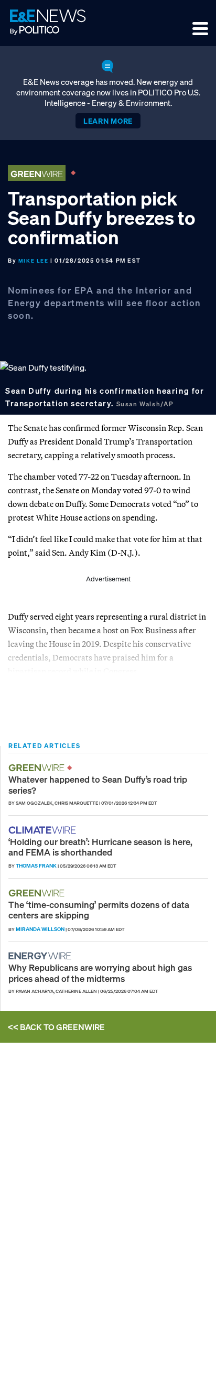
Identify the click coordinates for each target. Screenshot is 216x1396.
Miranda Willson (40, 929)
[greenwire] (37, 768)
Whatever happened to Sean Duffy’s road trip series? (97, 784)
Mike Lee (33, 260)
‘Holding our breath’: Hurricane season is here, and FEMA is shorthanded (100, 847)
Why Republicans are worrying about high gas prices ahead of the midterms (100, 972)
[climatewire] (43, 830)
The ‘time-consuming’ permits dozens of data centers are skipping (98, 910)
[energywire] (41, 956)
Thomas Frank (36, 865)
